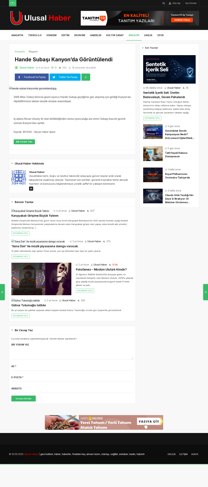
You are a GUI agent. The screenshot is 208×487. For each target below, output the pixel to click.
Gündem (51, 35)
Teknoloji (34, 35)
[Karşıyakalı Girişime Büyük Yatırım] (30, 210)
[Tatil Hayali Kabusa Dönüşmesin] (153, 153)
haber (57, 454)
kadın (132, 454)
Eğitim (65, 35)
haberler (66, 454)
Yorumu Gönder (24, 398)
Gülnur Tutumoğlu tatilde (28, 305)
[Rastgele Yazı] (12, 3)
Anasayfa (17, 35)
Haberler (95, 35)
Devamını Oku (20, 233)
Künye (194, 454)
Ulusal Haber (27, 67)
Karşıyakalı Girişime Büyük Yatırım (34, 215)
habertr (141, 454)
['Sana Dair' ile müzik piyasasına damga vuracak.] (38, 241)
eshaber (123, 454)
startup (105, 454)
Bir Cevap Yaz (24, 142)
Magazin (134, 35)
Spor (160, 35)
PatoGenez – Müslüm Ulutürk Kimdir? (101, 269)
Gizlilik (172, 454)
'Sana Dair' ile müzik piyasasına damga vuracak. (44, 246)
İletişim (183, 454)
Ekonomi (79, 35)
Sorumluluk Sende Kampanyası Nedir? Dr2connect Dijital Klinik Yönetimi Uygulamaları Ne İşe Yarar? (180, 138)
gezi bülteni (46, 454)
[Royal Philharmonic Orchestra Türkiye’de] (153, 174)
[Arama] (164, 3)
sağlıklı (114, 454)
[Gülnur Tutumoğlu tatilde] (25, 300)
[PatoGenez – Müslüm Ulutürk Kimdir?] (41, 278)
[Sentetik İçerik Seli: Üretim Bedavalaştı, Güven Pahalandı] (169, 69)
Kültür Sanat (115, 35)
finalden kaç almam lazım (86, 454)
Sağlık (148, 35)
